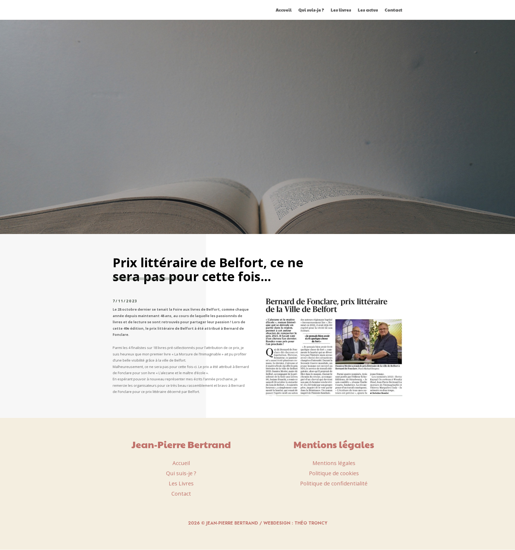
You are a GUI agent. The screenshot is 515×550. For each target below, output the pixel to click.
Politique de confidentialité (333, 483)
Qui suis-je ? (311, 10)
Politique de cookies (334, 473)
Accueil (284, 10)
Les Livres (181, 483)
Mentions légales (333, 463)
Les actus (368, 10)
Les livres (341, 10)
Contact (393, 10)
